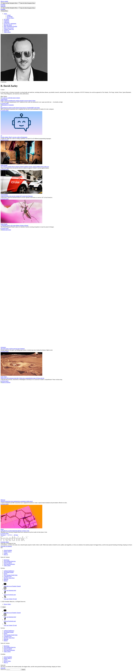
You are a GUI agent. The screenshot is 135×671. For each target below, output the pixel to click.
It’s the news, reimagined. (10, 23)
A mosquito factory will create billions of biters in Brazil (14, 225)
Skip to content (4, 1)
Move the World (8, 25)
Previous (3, 535)
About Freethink (8, 550)
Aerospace (3, 347)
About (5, 13)
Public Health (4, 165)
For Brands (9, 16)
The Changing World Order (10, 575)
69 (14, 535)
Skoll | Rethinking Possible (10, 26)
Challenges (6, 20)
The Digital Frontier (9, 572)
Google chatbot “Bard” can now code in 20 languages (14, 137)
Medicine (3, 500)
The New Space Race (9, 578)
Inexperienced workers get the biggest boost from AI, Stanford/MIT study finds (20, 107)
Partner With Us (8, 658)
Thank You (6, 30)
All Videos (6, 19)
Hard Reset (6, 560)
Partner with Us (7, 551)
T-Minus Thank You (9, 29)
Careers (9, 15)
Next (17, 535)
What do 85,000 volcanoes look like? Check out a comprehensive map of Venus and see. (22, 378)
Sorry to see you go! (9, 27)
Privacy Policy (10, 18)
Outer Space (4, 376)
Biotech (6, 580)
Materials (6, 579)
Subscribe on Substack (6, 546)
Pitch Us (6, 554)
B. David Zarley (5, 103)
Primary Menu (4, 11)
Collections (6, 22)
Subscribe (3, 6)
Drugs (2, 529)
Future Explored (8, 562)
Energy (5, 573)
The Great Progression (9, 564)
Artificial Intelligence (9, 571)
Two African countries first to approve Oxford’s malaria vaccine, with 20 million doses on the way (25, 166)
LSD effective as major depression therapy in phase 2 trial (15, 530)
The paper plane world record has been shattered (13, 348)
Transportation (4, 194)
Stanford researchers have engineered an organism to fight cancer (17, 501)
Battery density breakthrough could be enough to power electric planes (18, 100)
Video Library (7, 32)
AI (1, 106)
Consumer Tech (8, 576)
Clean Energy (4, 99)
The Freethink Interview (10, 561)
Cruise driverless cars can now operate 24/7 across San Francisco (17, 196)
